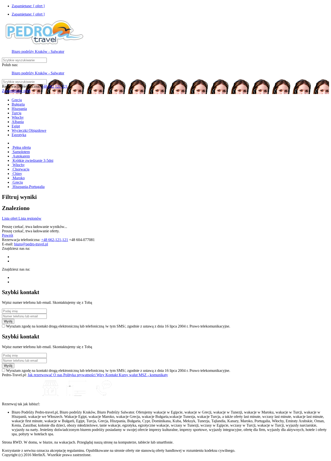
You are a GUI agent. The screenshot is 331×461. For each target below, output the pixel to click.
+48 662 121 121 (54, 86)
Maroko (18, 178)
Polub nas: (10, 65)
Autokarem (21, 156)
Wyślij (8, 321)
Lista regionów (29, 218)
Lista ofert (10, 218)
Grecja (17, 182)
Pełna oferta (21, 147)
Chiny (17, 174)
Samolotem (21, 152)
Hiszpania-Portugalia (28, 187)
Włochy (18, 165)
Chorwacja (20, 169)
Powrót (7, 235)
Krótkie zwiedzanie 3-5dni (32, 160)
